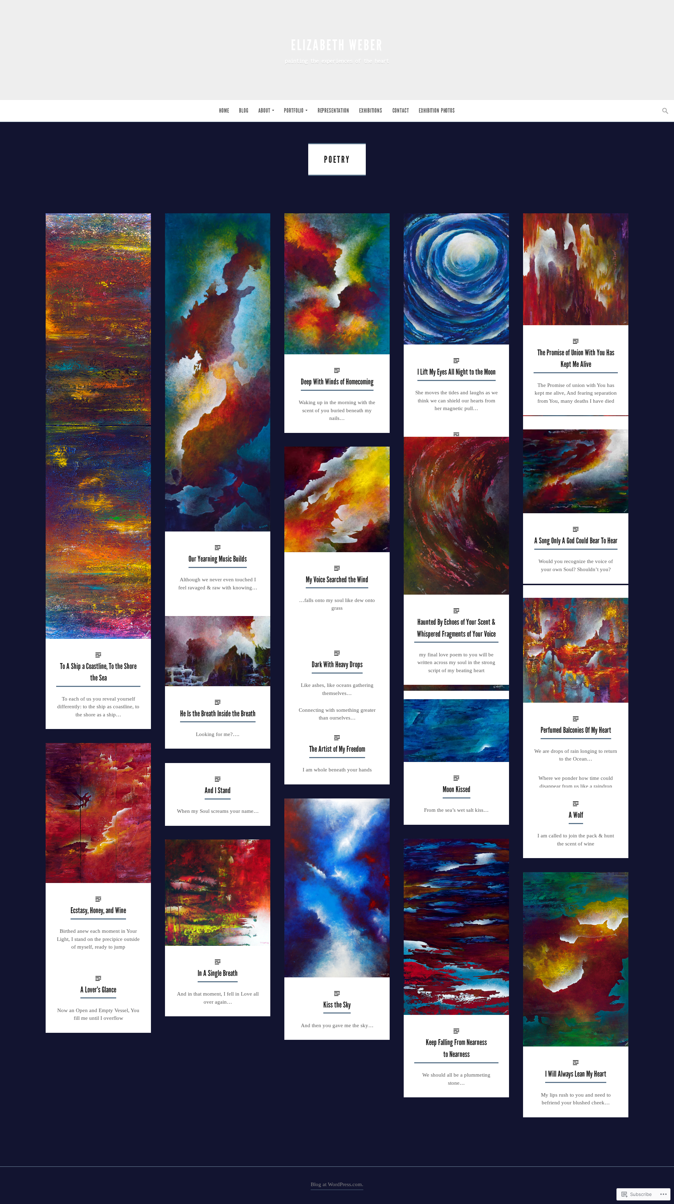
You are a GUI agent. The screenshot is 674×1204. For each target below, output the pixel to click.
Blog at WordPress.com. (337, 1184)
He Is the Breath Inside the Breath (218, 713)
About (264, 110)
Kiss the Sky (337, 1005)
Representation (333, 110)
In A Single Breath (218, 973)
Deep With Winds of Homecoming (337, 382)
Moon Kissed (456, 789)
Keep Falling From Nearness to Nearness (456, 1048)
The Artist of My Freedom (337, 749)
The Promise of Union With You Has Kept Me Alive (575, 358)
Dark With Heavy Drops (337, 664)
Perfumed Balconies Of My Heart (576, 730)
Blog (243, 110)
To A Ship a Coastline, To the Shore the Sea (98, 672)
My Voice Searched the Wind (337, 579)
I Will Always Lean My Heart (575, 1074)
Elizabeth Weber (337, 45)
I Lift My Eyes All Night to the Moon (456, 372)
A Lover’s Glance (98, 990)
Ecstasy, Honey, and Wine (98, 910)
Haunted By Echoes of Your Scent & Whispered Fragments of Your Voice (456, 628)
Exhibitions (370, 110)
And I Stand (218, 790)
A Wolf (576, 815)
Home (224, 110)
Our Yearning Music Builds (218, 559)
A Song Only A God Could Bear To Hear (575, 541)
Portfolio (294, 110)
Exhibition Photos (437, 110)
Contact (400, 110)
